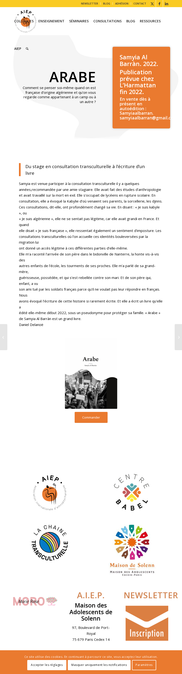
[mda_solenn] (132, 550)
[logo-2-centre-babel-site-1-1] (132, 492)
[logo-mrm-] (35, 602)
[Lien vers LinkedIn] (166, 3)
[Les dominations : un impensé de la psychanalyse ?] (178, 337)
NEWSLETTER (89, 3)
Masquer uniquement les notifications (99, 665)
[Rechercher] (27, 48)
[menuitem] (90, 3)
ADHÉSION (121, 3)
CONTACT (139, 3)
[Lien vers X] (152, 3)
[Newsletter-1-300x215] (147, 623)
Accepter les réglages (47, 665)
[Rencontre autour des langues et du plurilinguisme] (3, 337)
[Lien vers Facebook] (159, 3)
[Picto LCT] (49, 542)
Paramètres (144, 665)
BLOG (106, 3)
